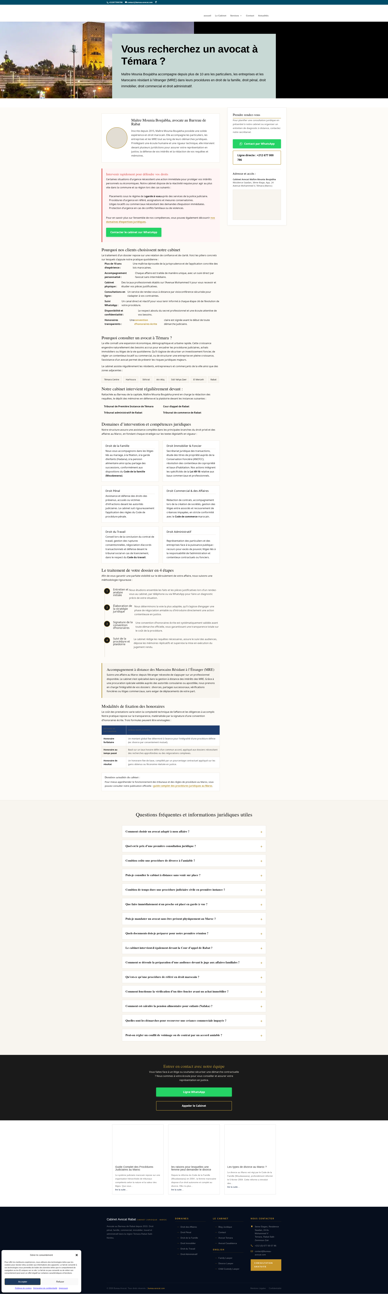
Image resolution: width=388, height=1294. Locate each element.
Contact (250, 16)
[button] (76, 1255)
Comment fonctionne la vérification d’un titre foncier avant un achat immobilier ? (177, 991)
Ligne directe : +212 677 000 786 (255, 157)
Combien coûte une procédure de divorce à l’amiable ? (160, 860)
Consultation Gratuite (263, 1265)
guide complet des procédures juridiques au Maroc (182, 785)
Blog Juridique (225, 1227)
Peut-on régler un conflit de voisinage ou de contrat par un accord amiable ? (173, 1035)
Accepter (22, 1281)
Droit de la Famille (189, 1238)
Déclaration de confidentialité (45, 1288)
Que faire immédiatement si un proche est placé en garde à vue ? (166, 904)
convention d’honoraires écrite (145, 322)
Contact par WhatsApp (259, 143)
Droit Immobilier (188, 1243)
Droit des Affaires (189, 1227)
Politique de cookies (23, 1288)
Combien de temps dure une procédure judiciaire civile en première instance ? (175, 889)
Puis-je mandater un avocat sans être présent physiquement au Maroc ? (170, 919)
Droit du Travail (188, 1248)
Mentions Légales (258, 1288)
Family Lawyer (225, 1258)
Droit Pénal (186, 1232)
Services (234, 16)
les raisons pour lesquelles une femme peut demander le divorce (191, 1168)
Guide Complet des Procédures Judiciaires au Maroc (134, 1168)
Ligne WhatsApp (194, 1092)
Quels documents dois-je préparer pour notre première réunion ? (166, 933)
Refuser (60, 1281)
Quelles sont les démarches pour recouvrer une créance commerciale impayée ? (175, 1020)
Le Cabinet (220, 16)
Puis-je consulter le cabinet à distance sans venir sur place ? (163, 875)
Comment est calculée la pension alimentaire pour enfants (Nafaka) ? (168, 1006)
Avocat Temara (225, 1238)
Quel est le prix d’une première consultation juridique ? (160, 846)
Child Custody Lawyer (228, 1269)
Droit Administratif (189, 1254)
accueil (207, 16)
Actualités (263, 16)
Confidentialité (275, 1288)
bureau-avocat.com (156, 1288)
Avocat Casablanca (227, 1243)
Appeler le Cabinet (194, 1105)
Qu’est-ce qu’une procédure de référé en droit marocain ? (162, 977)
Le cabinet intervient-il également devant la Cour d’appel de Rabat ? (168, 948)
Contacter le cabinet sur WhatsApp (133, 232)
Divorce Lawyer (225, 1263)
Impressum (63, 1288)
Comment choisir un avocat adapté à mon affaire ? (157, 831)
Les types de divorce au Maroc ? (247, 1166)
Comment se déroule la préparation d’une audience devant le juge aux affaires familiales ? (182, 962)
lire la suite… (121, 1189)
